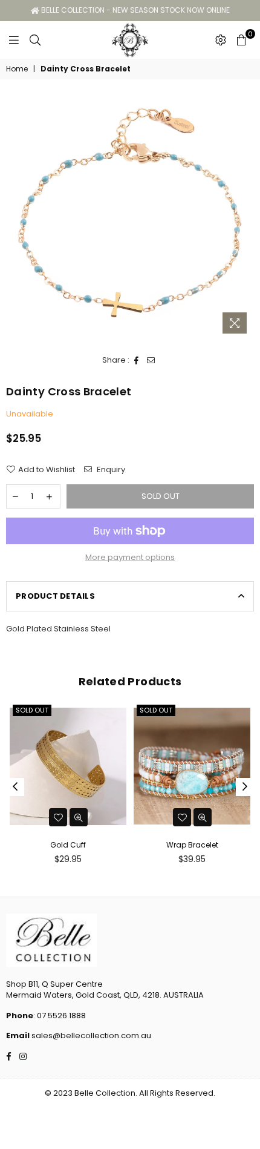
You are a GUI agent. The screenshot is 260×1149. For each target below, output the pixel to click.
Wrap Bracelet (192, 845)
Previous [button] (15, 787)
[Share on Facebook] (136, 360)
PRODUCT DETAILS (55, 596)
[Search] (35, 40)
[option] (130, 215)
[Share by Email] (151, 360)
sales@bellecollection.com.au (90, 1035)
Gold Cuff (68, 845)
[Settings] (221, 40)
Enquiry (110, 469)
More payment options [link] (130, 557)
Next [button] (245, 787)
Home (17, 69)
